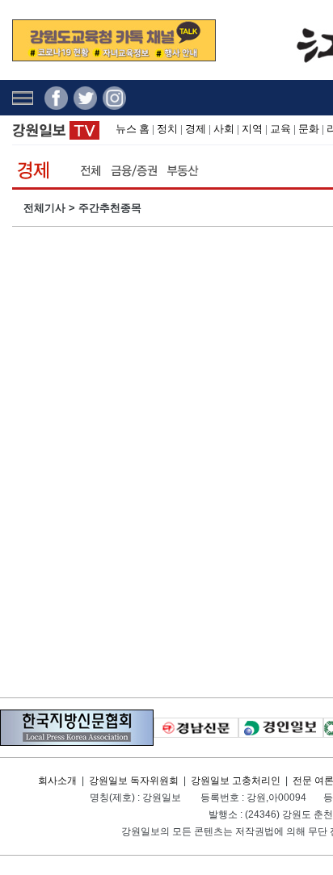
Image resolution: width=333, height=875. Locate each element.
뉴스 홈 (133, 129)
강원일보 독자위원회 (134, 780)
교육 (280, 129)
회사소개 (57, 780)
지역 (252, 129)
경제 (195, 129)
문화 (308, 129)
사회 (223, 129)
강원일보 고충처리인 (235, 780)
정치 (167, 129)
